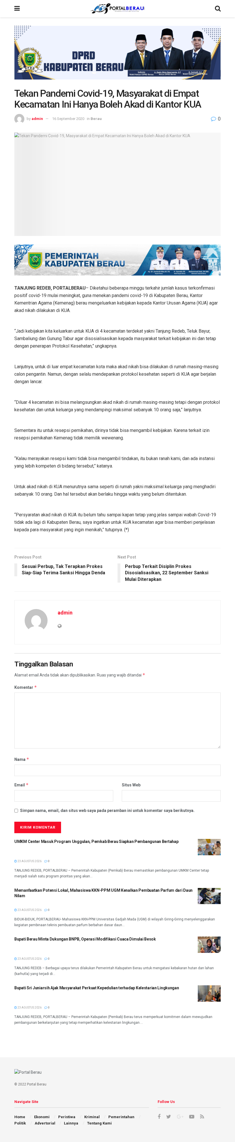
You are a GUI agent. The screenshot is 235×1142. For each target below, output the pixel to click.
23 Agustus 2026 (29, 861)
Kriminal (92, 1117)
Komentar (25, 687)
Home (19, 1117)
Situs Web (131, 785)
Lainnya (71, 1123)
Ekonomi (42, 1117)
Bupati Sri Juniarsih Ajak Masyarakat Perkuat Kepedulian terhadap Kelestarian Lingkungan (96, 988)
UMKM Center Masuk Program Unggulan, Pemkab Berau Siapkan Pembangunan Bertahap (96, 841)
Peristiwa (66, 1117)
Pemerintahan (121, 1117)
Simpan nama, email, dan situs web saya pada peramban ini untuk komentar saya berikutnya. (107, 810)
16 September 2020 (68, 119)
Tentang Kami (99, 1123)
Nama (21, 759)
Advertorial (45, 1123)
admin (37, 119)
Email (21, 785)
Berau (96, 119)
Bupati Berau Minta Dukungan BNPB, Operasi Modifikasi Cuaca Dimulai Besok (85, 939)
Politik (20, 1123)
